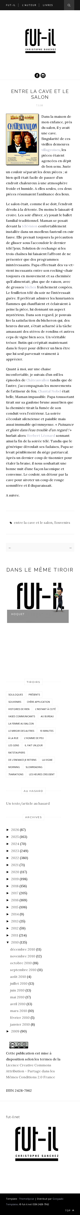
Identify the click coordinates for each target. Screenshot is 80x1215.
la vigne (47, 759)
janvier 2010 (20, 1024)
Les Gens (13, 745)
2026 (15, 829)
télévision (29, 226)
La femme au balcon (21, 723)
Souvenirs (62, 522)
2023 (15, 851)
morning (14, 767)
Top (68, 1210)
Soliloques (15, 694)
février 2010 (20, 1017)
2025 (15, 837)
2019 (15, 879)
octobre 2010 (21, 963)
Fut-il (11, 5)
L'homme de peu (34, 738)
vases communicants (21, 716)
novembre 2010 (22, 956)
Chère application (38, 701)
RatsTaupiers (16, 752)
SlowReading (34, 767)
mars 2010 (18, 1011)
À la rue (13, 738)
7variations (15, 774)
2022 (15, 858)
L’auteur (29, 5)
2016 (15, 900)
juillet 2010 (19, 983)
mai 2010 (17, 997)
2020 (15, 872)
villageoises (50, 150)
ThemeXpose (26, 1198)
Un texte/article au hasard (28, 803)
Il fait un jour (34, 745)
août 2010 (18, 976)
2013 (15, 921)
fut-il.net (13, 1117)
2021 (15, 865)
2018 (15, 886)
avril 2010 (18, 1004)
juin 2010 (17, 990)
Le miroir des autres (21, 730)
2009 (15, 1031)
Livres (48, 5)
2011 (14, 935)
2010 (15, 942)
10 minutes (46, 730)
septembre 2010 (23, 970)
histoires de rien (18, 709)
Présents (34, 694)
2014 (15, 914)
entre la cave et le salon (33, 522)
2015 (14, 907)
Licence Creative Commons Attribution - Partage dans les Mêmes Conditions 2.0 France (30, 1071)
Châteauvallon (37, 380)
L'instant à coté (45, 709)
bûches (30, 287)
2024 (15, 844)
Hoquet (18, 614)
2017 (14, 893)
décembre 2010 (22, 949)
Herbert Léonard (41, 435)
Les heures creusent (42, 774)
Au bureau (47, 716)
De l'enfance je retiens (22, 759)
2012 (15, 928)
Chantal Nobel (49, 391)
